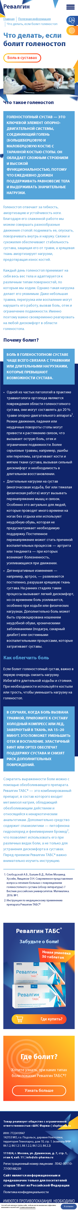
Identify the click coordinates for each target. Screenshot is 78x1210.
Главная (9, 19)
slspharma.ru (62, 1125)
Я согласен (68, 1206)
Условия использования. (28, 1207)
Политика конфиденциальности (26, 1192)
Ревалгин (16, 7)
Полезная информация (34, 19)
